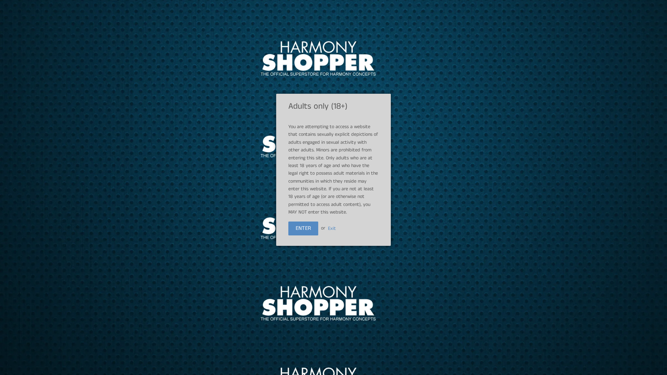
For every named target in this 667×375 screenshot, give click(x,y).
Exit (332, 228)
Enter (303, 228)
